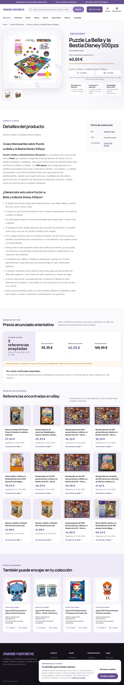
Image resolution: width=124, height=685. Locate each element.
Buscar (78, 9)
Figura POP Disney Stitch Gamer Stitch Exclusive (15, 611)
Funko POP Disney (17, 24)
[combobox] (52, 9)
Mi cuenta (72, 657)
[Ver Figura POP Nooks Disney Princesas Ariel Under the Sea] (77, 590)
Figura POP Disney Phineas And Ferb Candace (107, 611)
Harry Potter (56, 18)
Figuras (67, 18)
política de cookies (79, 678)
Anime (28, 18)
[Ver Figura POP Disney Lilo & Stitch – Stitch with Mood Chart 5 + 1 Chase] (47, 590)
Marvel (45, 18)
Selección (7, 18)
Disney (36, 18)
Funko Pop (18, 18)
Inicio (5, 24)
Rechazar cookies (108, 669)
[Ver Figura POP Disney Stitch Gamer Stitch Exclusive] (17, 590)
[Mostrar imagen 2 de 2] (18, 95)
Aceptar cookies (108, 676)
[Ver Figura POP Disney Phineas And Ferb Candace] (107, 590)
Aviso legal (109, 657)
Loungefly (77, 18)
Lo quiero (83, 73)
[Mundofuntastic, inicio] (14, 9)
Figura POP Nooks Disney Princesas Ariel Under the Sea (76, 613)
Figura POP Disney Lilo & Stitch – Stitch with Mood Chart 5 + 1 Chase (46, 613)
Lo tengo (110, 73)
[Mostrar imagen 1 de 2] (7, 95)
